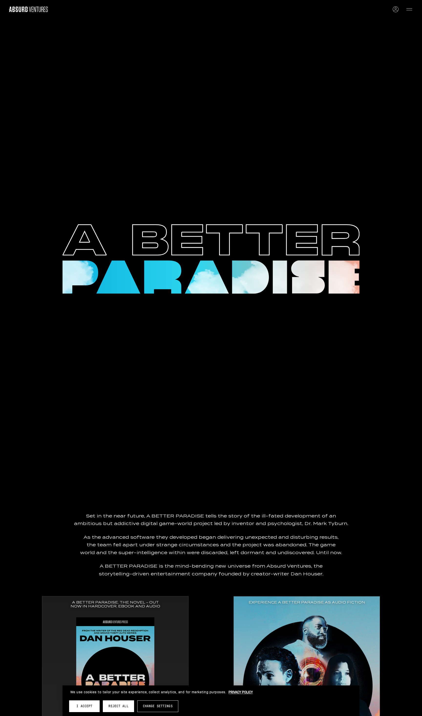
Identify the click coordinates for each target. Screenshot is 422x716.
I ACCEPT (84, 706)
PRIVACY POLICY (241, 692)
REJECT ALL (118, 706)
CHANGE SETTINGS (158, 706)
